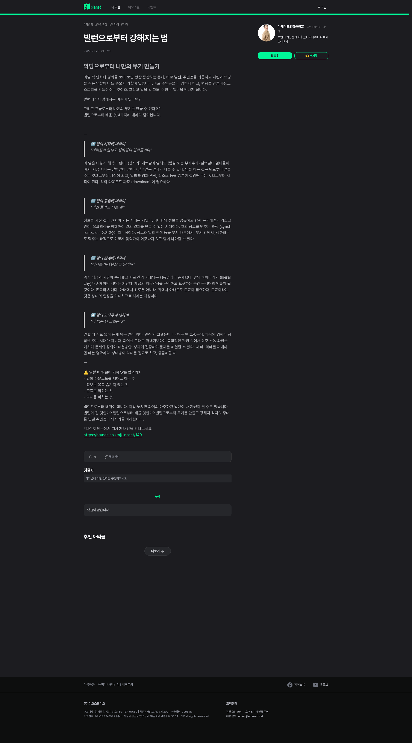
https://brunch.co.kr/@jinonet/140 (113, 435)
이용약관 (89, 685)
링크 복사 (114, 456)
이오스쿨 (134, 7)
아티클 (116, 7)
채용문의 (127, 685)
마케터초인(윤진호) (291, 27)
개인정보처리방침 (108, 685)
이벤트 (151, 7)
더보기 (156, 551)
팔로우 (275, 55)
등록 (157, 496)
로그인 (322, 7)
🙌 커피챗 (311, 55)
